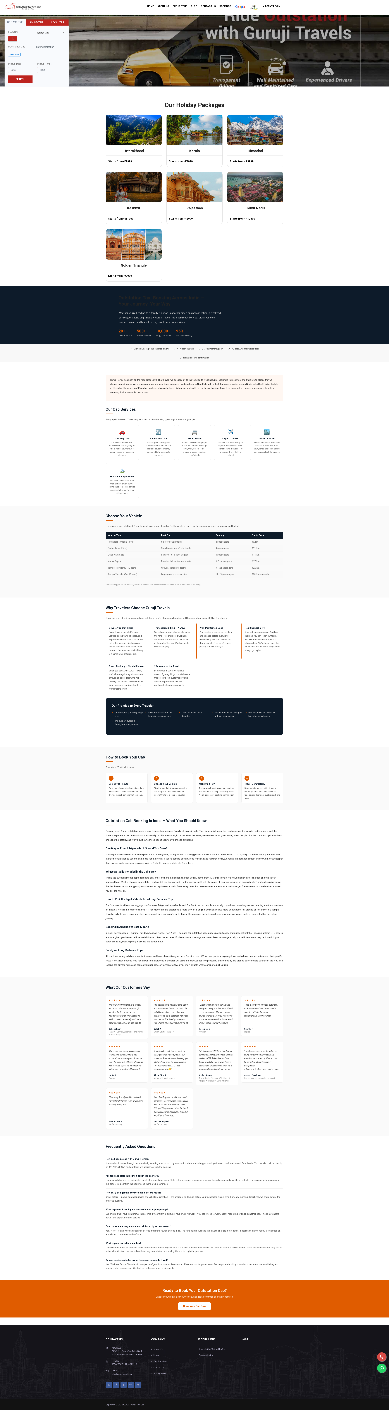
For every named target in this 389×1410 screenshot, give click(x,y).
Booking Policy (206, 1355)
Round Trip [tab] (36, 22)
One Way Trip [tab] (15, 22)
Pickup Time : (44, 63)
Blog (194, 6)
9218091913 (131, 1364)
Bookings (225, 6)
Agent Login (272, 6)
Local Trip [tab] (58, 22)
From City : (13, 32)
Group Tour (180, 6)
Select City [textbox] (43, 32)
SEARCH (20, 79)
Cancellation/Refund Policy (212, 1349)
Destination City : (17, 46)
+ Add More (14, 54)
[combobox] (49, 32)
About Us (163, 6)
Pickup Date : (15, 63)
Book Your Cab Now (194, 1306)
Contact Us (208, 6)
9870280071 (118, 1364)
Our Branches (160, 1361)
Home (150, 6)
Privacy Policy (159, 1373)
